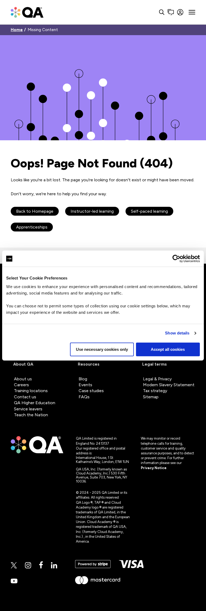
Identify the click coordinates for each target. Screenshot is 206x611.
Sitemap (151, 396)
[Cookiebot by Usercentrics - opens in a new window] (176, 259)
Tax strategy (155, 390)
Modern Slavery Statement (168, 384)
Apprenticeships (31, 227)
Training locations (31, 390)
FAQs (84, 396)
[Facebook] (41, 565)
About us (23, 378)
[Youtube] (14, 581)
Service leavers (28, 408)
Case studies (91, 390)
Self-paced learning (149, 211)
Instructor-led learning (92, 211)
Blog (83, 378)
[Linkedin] (54, 565)
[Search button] (161, 12)
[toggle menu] (192, 12)
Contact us (25, 396)
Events (85, 384)
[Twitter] (14, 565)
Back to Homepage (34, 211)
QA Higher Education (34, 402)
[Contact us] (170, 12)
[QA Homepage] (27, 12)
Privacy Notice (154, 468)
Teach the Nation (31, 414)
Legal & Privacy (157, 378)
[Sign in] (180, 12)
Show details (177, 333)
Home (17, 30)
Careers (21, 384)
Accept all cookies (168, 349)
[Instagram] (28, 565)
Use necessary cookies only (102, 349)
